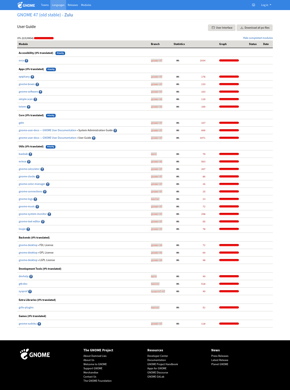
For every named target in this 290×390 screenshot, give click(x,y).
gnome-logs (26, 199)
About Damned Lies (95, 356)
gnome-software (28, 91)
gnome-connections (31, 191)
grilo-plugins (26, 307)
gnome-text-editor (30, 221)
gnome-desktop (28, 245)
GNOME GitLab (155, 376)
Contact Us (89, 376)
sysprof (23, 291)
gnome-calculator (29, 169)
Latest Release (219, 360)
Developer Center (157, 356)
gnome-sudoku (28, 323)
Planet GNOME (219, 364)
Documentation (156, 360)
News (215, 350)
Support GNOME (92, 368)
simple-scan (26, 99)
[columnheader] (83, 44)
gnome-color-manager (32, 184)
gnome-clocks (27, 176)
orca (21, 60)
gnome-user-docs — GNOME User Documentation (48, 130)
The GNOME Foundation (97, 381)
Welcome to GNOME (95, 364)
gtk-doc (23, 283)
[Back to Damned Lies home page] (26, 5)
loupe (22, 229)
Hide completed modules (258, 38)
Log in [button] (265, 5)
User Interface (223, 27)
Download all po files (256, 27)
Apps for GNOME (157, 368)
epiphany (24, 76)
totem (23, 106)
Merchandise (90, 372)
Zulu (68, 15)
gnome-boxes (27, 84)
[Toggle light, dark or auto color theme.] (254, 5)
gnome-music (27, 206)
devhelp (23, 276)
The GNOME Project (98, 350)
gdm (21, 122)
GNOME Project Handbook (162, 364)
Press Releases (219, 356)
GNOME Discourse (157, 372)
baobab (23, 154)
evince (23, 161)
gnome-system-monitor (33, 214)
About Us (88, 360)
